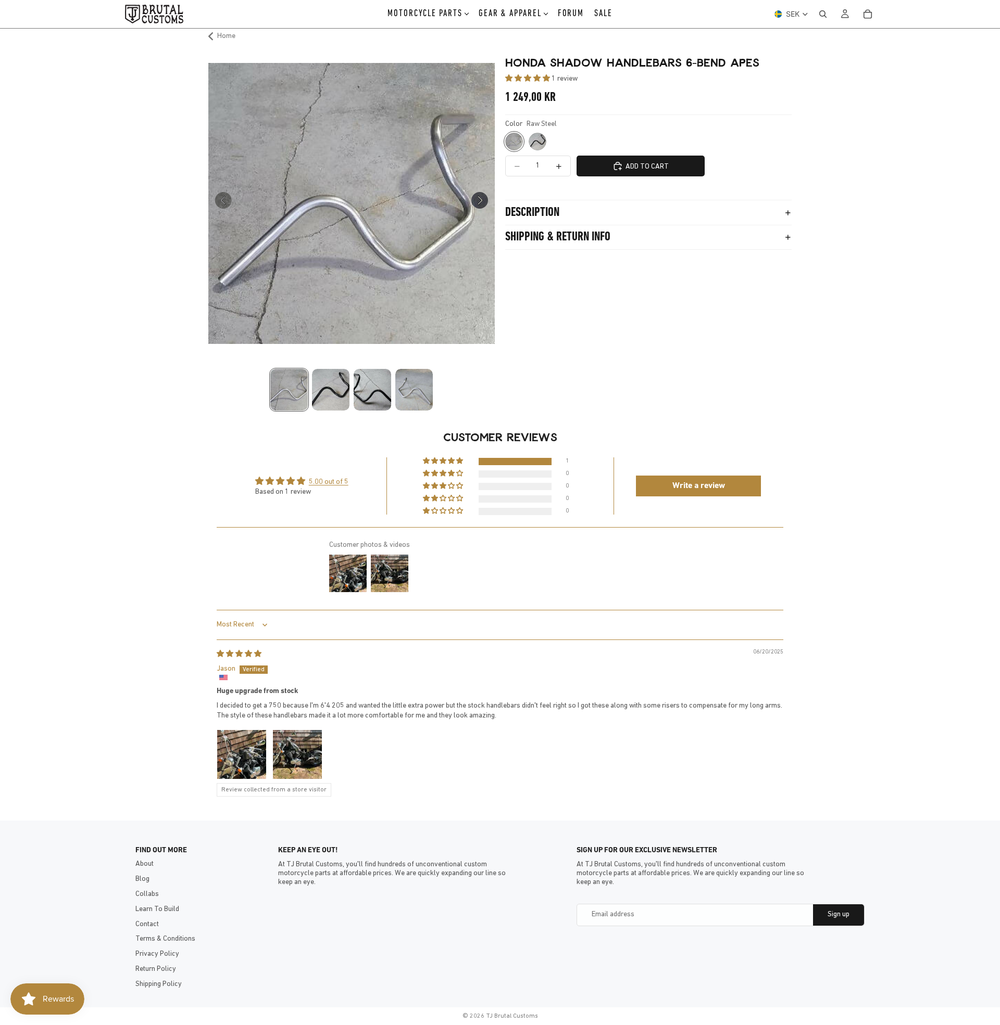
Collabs (147, 894)
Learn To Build (157, 909)
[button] (528, 79)
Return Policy (155, 969)
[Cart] (867, 14)
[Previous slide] (220, 203)
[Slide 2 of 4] (330, 390)
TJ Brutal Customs (512, 1016)
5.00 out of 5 (328, 482)
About (144, 864)
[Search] (822, 14)
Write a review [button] (698, 486)
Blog (142, 879)
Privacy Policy (157, 954)
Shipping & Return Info (557, 237)
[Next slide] (483, 203)
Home (226, 36)
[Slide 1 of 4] (289, 390)
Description (532, 213)
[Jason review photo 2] (297, 754)
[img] (239, 654)
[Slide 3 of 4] (372, 390)
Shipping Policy (158, 984)
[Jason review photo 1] (242, 754)
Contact (147, 924)
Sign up (838, 914)
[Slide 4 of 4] (414, 390)
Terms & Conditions (165, 939)
